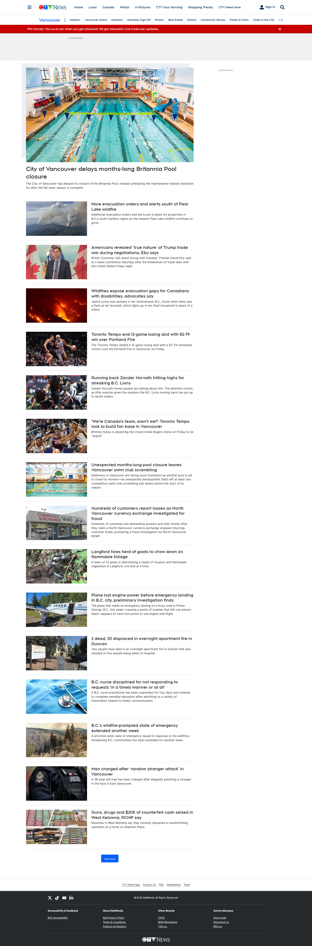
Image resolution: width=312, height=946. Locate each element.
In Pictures (142, 7)
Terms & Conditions (114, 922)
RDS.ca (217, 926)
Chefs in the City (263, 19)
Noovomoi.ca (221, 922)
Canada (108, 7)
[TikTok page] (57, 898)
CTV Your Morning (169, 7)
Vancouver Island (96, 19)
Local (93, 7)
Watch (124, 7)
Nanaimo (117, 19)
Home (78, 7)
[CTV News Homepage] (52, 7)
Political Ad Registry (114, 926)
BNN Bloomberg (167, 922)
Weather (75, 19)
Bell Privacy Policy (113, 917)
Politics (191, 19)
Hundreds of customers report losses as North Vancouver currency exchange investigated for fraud (138, 513)
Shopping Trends (200, 7)
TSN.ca (162, 926)
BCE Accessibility (58, 917)
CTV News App (131, 884)
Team (187, 884)
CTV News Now (230, 7)
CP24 (161, 917)
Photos (159, 19)
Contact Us (149, 884)
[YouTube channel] (64, 898)
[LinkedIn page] (71, 898)
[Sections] (29, 7)
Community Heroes (213, 19)
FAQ (161, 884)
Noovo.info (219, 917)
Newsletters (174, 884)
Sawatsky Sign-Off (139, 19)
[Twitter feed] (50, 898)
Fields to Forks (239, 19)
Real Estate (175, 19)
